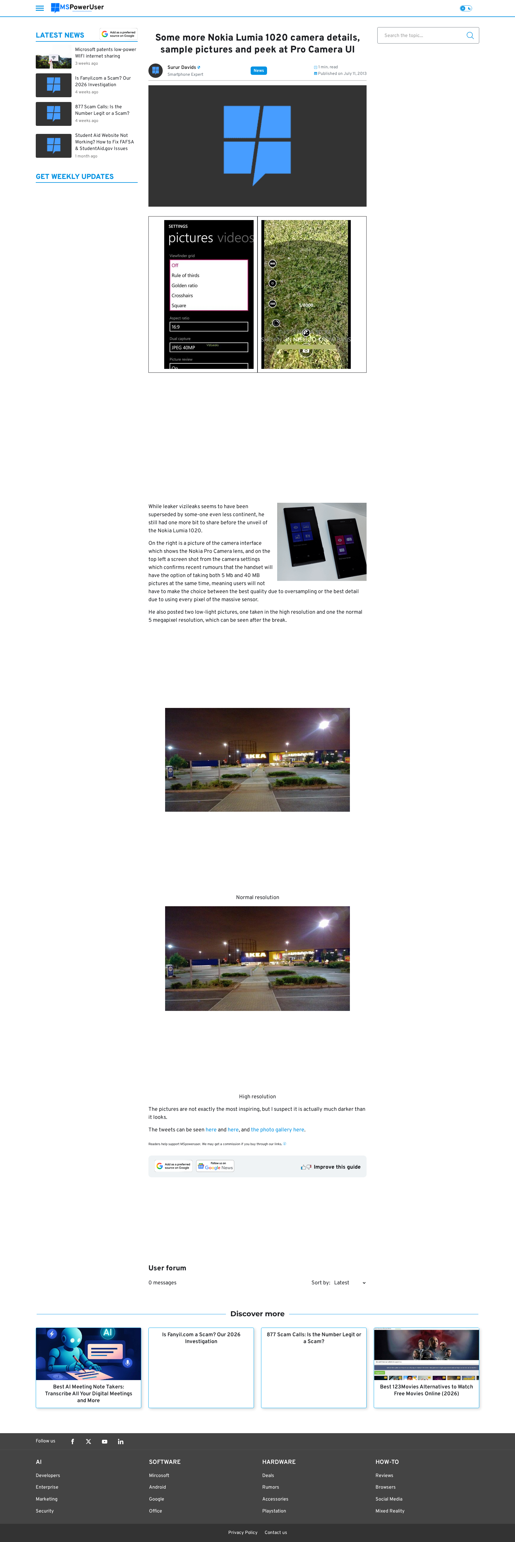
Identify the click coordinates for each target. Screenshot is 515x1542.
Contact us (276, 1533)
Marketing (47, 1499)
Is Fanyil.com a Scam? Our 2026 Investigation (201, 1338)
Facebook (72, 1441)
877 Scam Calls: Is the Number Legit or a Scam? (314, 1338)
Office (155, 1511)
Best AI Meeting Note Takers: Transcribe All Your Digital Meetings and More (88, 1394)
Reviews (384, 1476)
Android (157, 1487)
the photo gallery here (277, 1130)
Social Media (389, 1499)
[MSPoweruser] (77, 8)
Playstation (274, 1511)
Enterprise (47, 1487)
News (259, 70)
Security (45, 1511)
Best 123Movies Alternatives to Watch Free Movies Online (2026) (426, 1390)
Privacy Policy (243, 1533)
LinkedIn (120, 1441)
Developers (48, 1476)
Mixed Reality (390, 1511)
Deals (268, 1476)
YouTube (104, 1441)
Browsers (386, 1487)
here (211, 1130)
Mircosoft (159, 1476)
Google (156, 1499)
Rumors (270, 1487)
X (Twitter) (88, 1441)
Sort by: (320, 1283)
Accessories (275, 1499)
